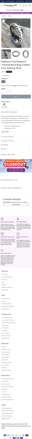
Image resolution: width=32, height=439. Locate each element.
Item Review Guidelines (8, 306)
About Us (4, 284)
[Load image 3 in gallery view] (25, 54)
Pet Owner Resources (7, 386)
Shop (2, 1)
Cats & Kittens (5, 381)
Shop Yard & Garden (7, 362)
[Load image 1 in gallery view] (6, 54)
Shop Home (5, 359)
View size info (5, 131)
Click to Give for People (8, 320)
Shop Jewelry (5, 365)
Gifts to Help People (7, 408)
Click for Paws (5, 328)
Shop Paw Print (6, 352)
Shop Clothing (5, 354)
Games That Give (6, 335)
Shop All (4, 347)
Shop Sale (4, 367)
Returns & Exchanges (7, 277)
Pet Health (4, 389)
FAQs (3, 282)
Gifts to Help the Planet (8, 410)
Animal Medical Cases (7, 413)
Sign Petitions (20, 1)
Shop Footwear (6, 357)
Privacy (4, 301)
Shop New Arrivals (6, 370)
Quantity (3, 88)
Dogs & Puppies (6, 384)
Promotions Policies (7, 303)
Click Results (5, 290)
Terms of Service (6, 298)
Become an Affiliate (7, 287)
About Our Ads (5, 309)
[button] (21, 5)
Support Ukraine (6, 418)
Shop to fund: (13, 10)
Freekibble (4, 330)
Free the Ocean (6, 333)
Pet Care (4, 392)
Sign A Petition (5, 338)
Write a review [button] (16, 204)
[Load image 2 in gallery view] (15, 54)
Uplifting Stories (6, 394)
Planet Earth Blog (6, 397)
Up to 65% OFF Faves (16, 170)
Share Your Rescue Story (8, 399)
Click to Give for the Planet (9, 322)
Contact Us (4, 279)
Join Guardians (10, 1)
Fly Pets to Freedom (7, 416)
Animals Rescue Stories (8, 379)
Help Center (5, 274)
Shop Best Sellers (6, 349)
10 (23, 82)
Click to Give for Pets (7, 317)
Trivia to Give (5, 325)
